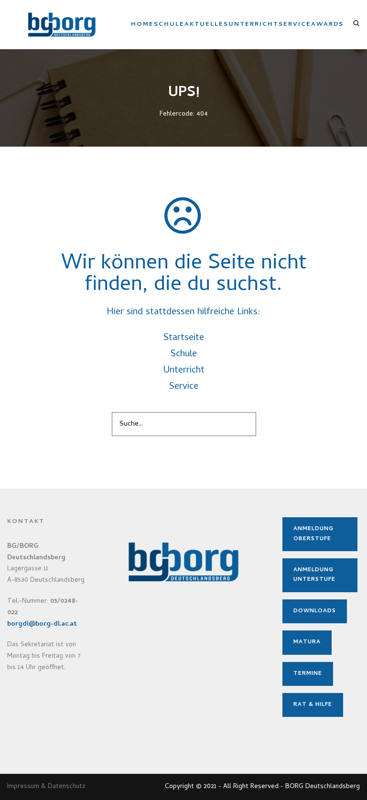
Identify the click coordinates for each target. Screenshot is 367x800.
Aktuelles (206, 25)
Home (142, 25)
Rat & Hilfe (312, 705)
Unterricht (253, 25)
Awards (327, 25)
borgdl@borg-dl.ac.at (42, 624)
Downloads (314, 611)
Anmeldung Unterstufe (314, 575)
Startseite (183, 338)
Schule (169, 25)
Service (295, 25)
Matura (307, 642)
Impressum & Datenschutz (46, 786)
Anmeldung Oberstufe (313, 534)
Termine (307, 674)
